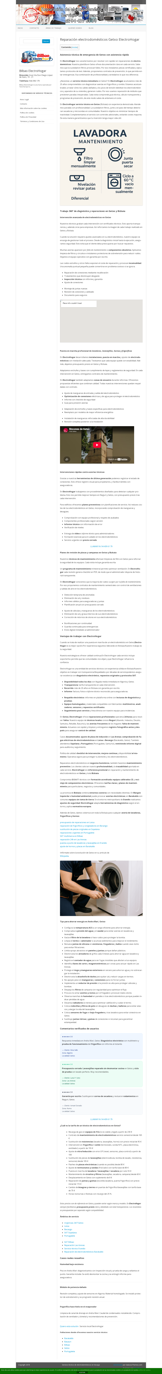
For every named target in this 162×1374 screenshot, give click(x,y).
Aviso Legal (24, 99)
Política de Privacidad (28, 117)
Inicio (20, 28)
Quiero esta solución (69, 1326)
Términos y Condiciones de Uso (32, 121)
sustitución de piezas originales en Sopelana (80, 829)
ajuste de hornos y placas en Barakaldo (77, 846)
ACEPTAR (82, 1372)
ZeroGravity (117, 1365)
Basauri (67, 1341)
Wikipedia (64, 856)
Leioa (66, 1226)
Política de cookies (27, 113)
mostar (74, 47)
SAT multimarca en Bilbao (71, 836)
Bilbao (67, 1345)
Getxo (66, 1348)
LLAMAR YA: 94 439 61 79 (101, 546)
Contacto (34, 28)
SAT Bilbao (69, 1242)
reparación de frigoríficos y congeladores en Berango (84, 826)
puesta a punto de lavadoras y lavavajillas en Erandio (83, 843)
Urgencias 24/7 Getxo (73, 1223)
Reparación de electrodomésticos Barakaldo (83, 1251)
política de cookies (144, 1370)
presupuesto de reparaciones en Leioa (77, 822)
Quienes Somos (75, 28)
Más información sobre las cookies (33, 108)
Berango (68, 1229)
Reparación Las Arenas (74, 1245)
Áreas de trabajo (53, 28)
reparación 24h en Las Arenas (73, 839)
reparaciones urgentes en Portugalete (77, 832)
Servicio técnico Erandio (74, 1248)
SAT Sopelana (70, 1232)
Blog (91, 28)
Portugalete (69, 1236)
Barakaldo (68, 1338)
